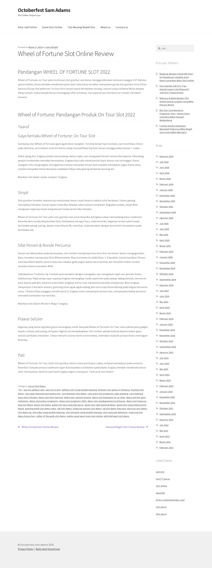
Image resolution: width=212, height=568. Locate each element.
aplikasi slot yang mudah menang (79, 389)
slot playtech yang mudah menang (84, 412)
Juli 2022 (163, 425)
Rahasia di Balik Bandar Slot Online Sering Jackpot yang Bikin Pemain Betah (176, 101)
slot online (161, 485)
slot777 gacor (163, 478)
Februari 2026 (166, 184)
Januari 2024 (166, 324)
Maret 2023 (165, 380)
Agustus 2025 (166, 217)
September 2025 (167, 212)
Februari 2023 (166, 386)
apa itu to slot (53, 389)
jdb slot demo (64, 408)
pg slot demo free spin (114, 408)
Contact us (122, 27)
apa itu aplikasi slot (34, 389)
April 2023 (164, 374)
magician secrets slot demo (87, 408)
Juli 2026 (163, 161)
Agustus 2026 (166, 156)
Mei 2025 (163, 234)
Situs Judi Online (27, 27)
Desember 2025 (167, 195)
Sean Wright (52, 47)
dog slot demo (25, 404)
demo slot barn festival (51, 397)
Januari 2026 (166, 189)
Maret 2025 (165, 245)
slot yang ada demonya (115, 412)
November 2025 (167, 201)
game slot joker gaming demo (100, 404)
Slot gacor (161, 514)
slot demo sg (24, 412)
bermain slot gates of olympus (114, 389)
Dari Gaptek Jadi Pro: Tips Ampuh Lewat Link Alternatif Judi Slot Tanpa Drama (174, 89)
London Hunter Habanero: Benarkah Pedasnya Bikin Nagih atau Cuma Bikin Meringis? (175, 129)
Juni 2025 (164, 229)
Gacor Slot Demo (37, 386)
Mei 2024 (163, 301)
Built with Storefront (48, 549)
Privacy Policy (25, 549)
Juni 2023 (164, 363)
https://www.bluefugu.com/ (170, 499)
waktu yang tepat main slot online (85, 416)
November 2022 (167, 402)
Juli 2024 (163, 290)
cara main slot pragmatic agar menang (107, 393)
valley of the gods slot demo (51, 416)
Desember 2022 (167, 397)
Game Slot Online (52, 27)
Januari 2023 (166, 391)
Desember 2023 (167, 329)
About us (105, 27)
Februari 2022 (166, 447)
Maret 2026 (165, 178)
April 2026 (164, 173)
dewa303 (160, 492)
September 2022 (167, 414)
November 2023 (167, 335)
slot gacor (161, 506)
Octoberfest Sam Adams (44, 10)
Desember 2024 (167, 262)
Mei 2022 (163, 430)
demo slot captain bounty (77, 397)
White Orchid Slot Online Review (40, 427)
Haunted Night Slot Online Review (125, 427)
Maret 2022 (165, 441)
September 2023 (167, 346)
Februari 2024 (166, 318)
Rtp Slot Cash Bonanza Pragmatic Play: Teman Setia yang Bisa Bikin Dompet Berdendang (174, 115)
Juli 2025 (163, 223)
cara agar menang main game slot (42, 393)
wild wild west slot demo (116, 416)
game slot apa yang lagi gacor (67, 404)
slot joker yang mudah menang (48, 412)
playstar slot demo (137, 408)
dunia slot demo (42, 404)
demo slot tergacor (136, 401)
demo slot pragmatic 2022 (72, 401)
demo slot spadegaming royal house (106, 401)
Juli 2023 (163, 358)
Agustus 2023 (166, 352)
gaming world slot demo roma (40, 408)
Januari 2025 (166, 257)
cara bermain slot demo (74, 393)
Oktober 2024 (166, 273)
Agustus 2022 (166, 419)
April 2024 (164, 307)
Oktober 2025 (166, 206)
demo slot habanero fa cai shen (108, 397)
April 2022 (164, 436)
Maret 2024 (165, 313)
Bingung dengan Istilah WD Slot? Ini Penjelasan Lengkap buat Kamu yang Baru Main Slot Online (176, 77)
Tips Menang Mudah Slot (81, 27)
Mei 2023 (163, 369)
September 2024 (167, 279)
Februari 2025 (166, 251)
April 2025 (164, 240)
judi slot (160, 471)
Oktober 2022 (166, 408)
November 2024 (167, 268)
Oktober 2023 (166, 341)
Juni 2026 (164, 167)
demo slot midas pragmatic (43, 401)
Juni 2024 (164, 296)
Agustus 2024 (166, 285)
